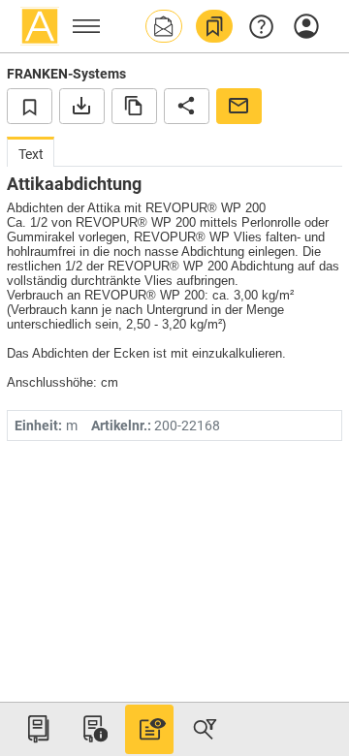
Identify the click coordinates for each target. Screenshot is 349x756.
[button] (163, 26)
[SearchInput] (204, 729)
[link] (214, 26)
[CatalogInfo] (93, 729)
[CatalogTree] (38, 729)
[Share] (186, 105)
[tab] (30, 152)
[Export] (82, 105)
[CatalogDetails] (149, 729)
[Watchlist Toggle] (29, 105)
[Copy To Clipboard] (134, 105)
